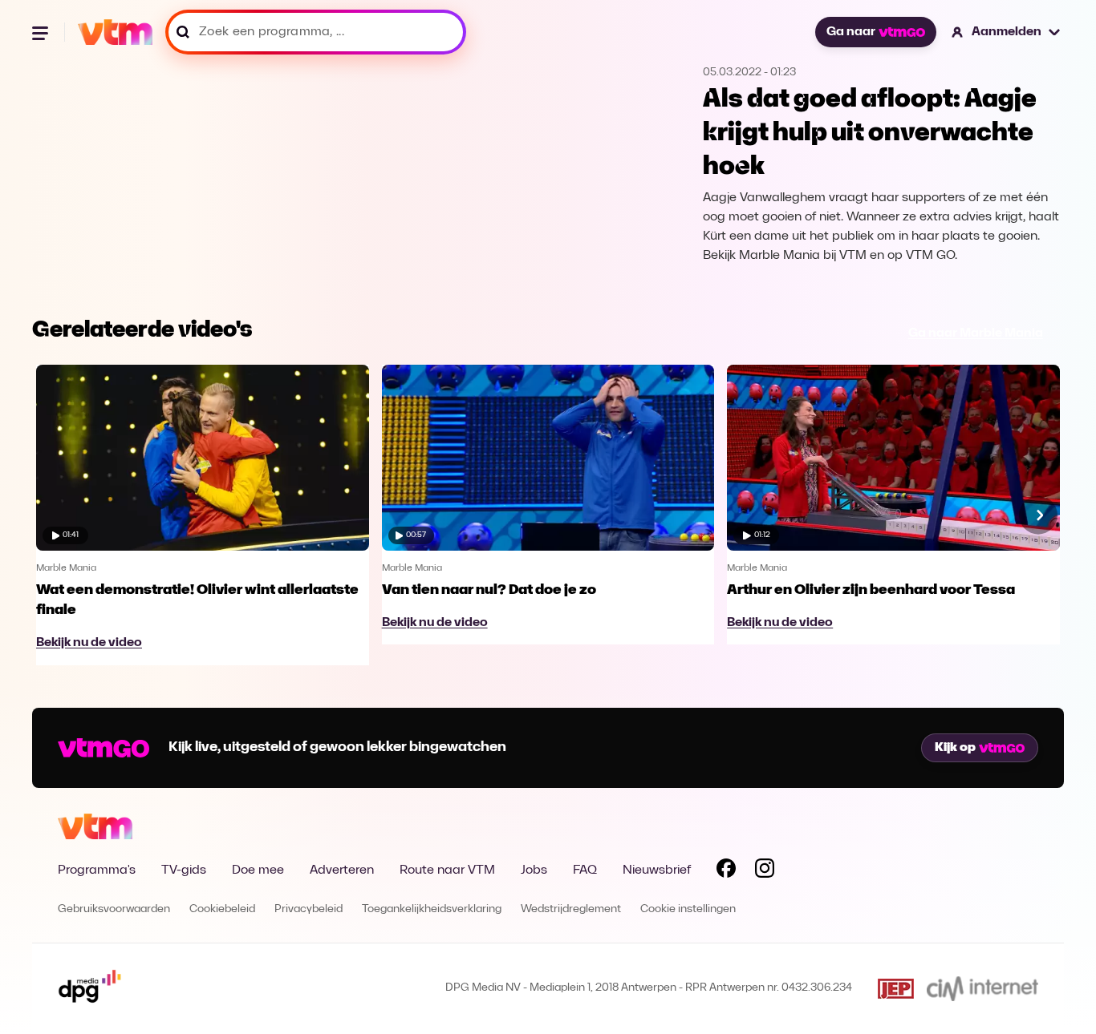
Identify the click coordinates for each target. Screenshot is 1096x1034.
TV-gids (183, 870)
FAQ (585, 870)
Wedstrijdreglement (571, 909)
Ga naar (850, 32)
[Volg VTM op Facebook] (726, 871)
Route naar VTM (447, 870)
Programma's (97, 870)
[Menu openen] (41, 32)
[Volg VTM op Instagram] (764, 871)
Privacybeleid (308, 909)
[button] (1006, 32)
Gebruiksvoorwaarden (114, 909)
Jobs (534, 870)
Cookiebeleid (222, 909)
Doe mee (258, 870)
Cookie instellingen (688, 909)
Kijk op (955, 747)
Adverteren (342, 870)
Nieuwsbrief (657, 870)
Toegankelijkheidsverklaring (431, 909)
